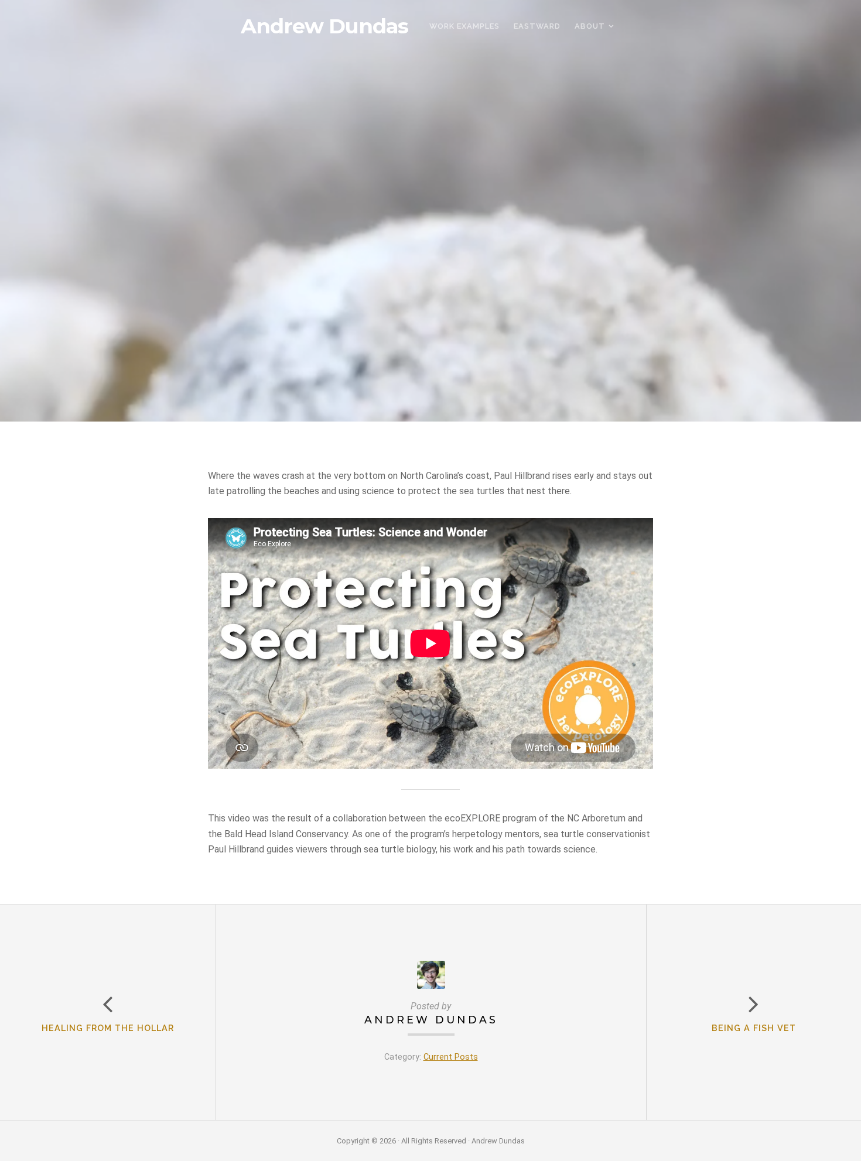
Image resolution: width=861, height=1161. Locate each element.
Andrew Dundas (324, 26)
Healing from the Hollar (108, 1028)
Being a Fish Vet (754, 1028)
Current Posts (450, 1057)
